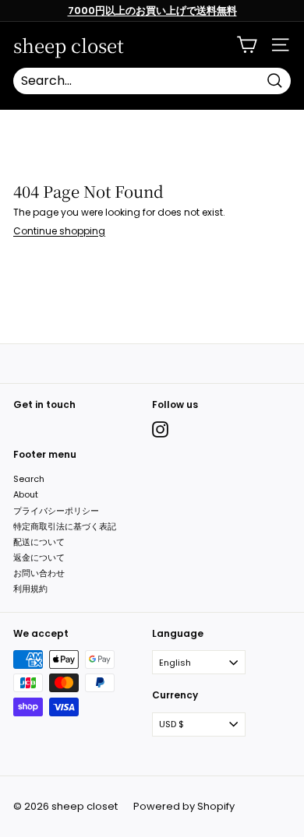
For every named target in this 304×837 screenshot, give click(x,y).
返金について (39, 557)
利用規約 (30, 588)
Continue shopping (59, 230)
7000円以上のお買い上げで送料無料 (152, 10)
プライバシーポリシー (56, 511)
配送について (39, 542)
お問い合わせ (39, 573)
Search (28, 479)
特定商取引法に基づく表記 (64, 526)
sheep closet (68, 45)
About (25, 494)
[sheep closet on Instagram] (160, 429)
